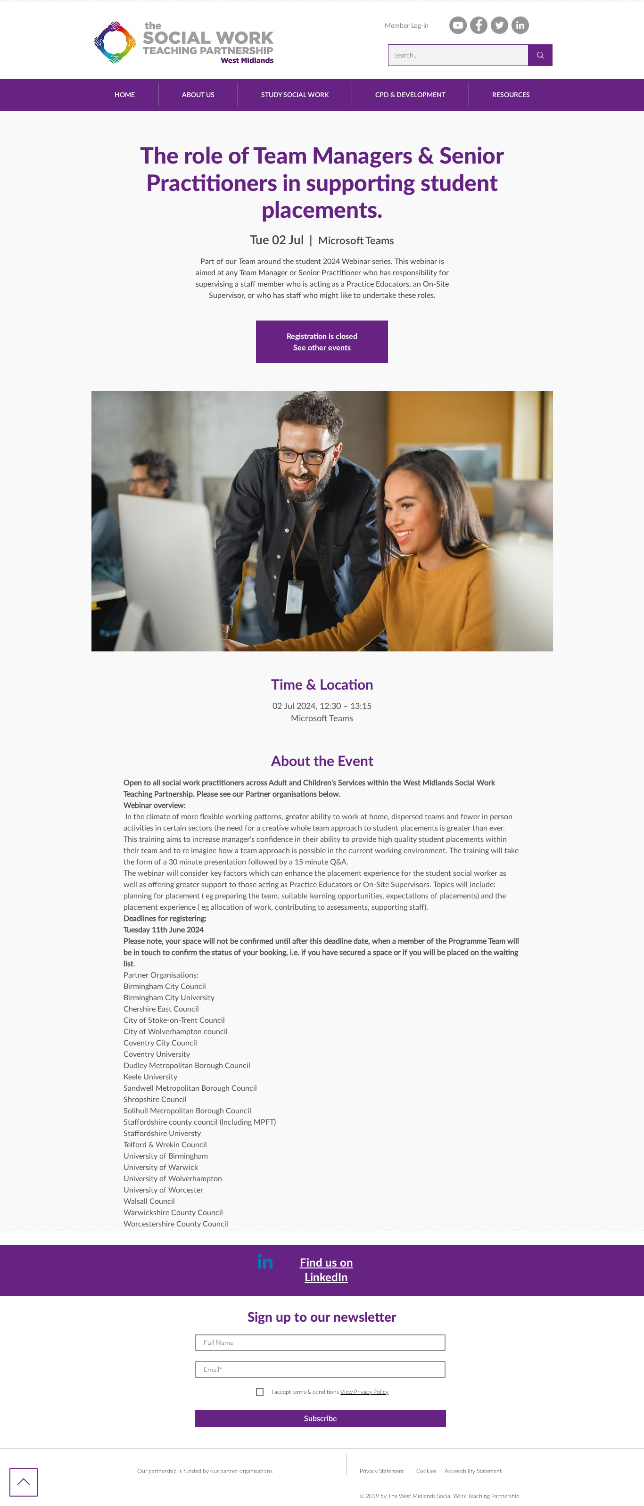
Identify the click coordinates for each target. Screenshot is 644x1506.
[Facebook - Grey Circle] (478, 25)
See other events (322, 347)
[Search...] (540, 55)
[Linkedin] (265, 1263)
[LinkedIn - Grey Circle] (520, 25)
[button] (198, 95)
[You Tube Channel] (458, 25)
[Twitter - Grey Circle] (499, 25)
